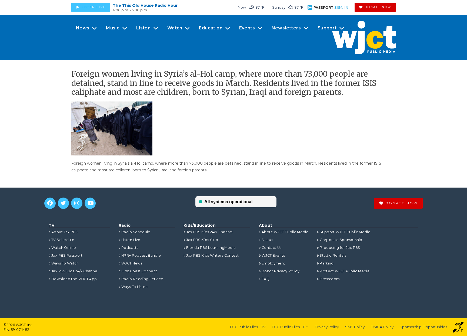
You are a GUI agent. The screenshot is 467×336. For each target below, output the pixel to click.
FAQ (265, 279)
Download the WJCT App (74, 279)
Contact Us (272, 248)
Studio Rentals (333, 255)
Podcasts (129, 248)
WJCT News (131, 263)
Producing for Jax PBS (340, 248)
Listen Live (131, 240)
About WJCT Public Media (285, 232)
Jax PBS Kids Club (202, 240)
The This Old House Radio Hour (145, 5)
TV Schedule (62, 240)
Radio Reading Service (142, 279)
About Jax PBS (64, 232)
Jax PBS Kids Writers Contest (212, 255)
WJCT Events (273, 255)
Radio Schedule (136, 232)
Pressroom (330, 279)
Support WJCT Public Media (345, 232)
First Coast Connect (139, 271)
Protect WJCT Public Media (344, 271)
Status (267, 240)
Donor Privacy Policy (280, 271)
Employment (273, 263)
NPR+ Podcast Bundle (141, 255)
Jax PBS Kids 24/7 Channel (74, 271)
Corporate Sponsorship (341, 240)
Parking (326, 263)
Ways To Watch (65, 263)
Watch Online (63, 248)
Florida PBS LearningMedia (211, 248)
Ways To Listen (134, 287)
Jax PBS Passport (67, 255)
